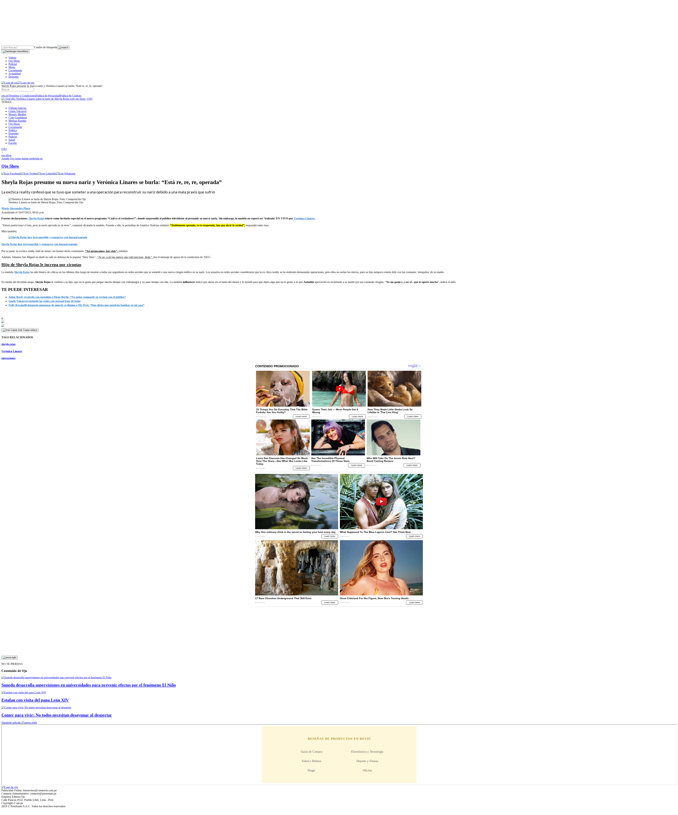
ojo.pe (4, 95)
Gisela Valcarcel (17, 111)
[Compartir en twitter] (29, 173)
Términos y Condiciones (22, 95)
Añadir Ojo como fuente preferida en (22, 158)
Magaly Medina (17, 114)
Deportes (13, 76)
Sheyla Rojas (22, 272)
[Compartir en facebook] (11, 173)
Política (12, 130)
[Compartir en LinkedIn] (46, 173)
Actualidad (14, 73)
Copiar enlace (30, 330)
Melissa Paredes (17, 120)
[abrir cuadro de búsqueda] (63, 47)
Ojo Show (14, 60)
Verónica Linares (11, 351)
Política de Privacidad (48, 95)
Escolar (12, 142)
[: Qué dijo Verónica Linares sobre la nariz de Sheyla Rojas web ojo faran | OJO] (47, 98)
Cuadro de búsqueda (45, 47)
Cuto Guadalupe (17, 117)
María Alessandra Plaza (15, 208)
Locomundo (15, 70)
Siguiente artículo (11, 722)
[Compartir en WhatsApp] (65, 173)
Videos (12, 57)
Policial (12, 64)
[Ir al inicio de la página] (9, 658)
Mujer (11, 67)
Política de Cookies (70, 95)
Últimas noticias (17, 108)
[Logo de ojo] (9, 82)
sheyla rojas (8, 344)
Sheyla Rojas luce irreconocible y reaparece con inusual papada (39, 244)
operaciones (8, 358)
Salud (11, 139)
